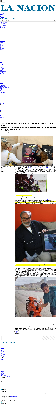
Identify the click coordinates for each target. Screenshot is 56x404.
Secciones (2, 13)
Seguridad (1, 45)
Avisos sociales (2, 85)
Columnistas (2, 55)
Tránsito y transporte (3, 25)
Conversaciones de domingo (4, 87)
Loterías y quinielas (3, 71)
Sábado (1, 88)
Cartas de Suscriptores (4, 56)
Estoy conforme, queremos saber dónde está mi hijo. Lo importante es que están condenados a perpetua (33, 199)
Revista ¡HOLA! (2, 93)
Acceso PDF (2, 82)
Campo (1, 33)
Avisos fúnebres (2, 84)
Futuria (1, 31)
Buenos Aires (2, 44)
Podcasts (1, 72)
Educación (1, 46)
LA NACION (3, 122)
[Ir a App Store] (3, 392)
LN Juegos (1, 66)
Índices (1, 38)
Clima (1, 26)
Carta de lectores (3, 86)
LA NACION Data (2, 27)
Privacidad (15, 396)
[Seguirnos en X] (1, 381)
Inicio (2, 11)
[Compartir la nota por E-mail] (3, 171)
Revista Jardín (2, 97)
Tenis (1, 62)
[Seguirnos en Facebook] (1, 378)
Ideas (1, 89)
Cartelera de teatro (3, 78)
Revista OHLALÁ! (2, 92)
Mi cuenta (2, 17)
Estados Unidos (2, 41)
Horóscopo (2, 69)
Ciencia (1, 50)
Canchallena (2, 63)
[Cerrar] (14, 18)
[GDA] (3, 399)
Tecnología (2, 68)
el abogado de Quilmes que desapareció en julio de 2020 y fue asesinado (40, 167)
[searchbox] (27, 20)
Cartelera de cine (3, 77)
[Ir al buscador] (1, 4)
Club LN (2, 15)
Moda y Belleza (2, 73)
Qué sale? (1, 76)
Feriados (1, 70)
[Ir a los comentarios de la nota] (2, 167)
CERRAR (1, 0)
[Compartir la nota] (1, 168)
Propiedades (2, 34)
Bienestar (1, 49)
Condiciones (12, 396)
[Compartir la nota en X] (2, 171)
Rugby (1, 61)
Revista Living (2, 95)
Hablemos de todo (3, 51)
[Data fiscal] (1, 402)
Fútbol (1, 60)
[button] (28, 68)
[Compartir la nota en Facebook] (1, 171)
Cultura (1, 47)
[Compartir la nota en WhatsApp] (2, 168)
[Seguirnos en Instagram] (1, 384)
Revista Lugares (2, 94)
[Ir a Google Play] (3, 390)
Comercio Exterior (3, 35)
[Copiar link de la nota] (1, 170)
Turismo (1, 67)
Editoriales (2, 54)
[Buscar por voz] (55, 20)
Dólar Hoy (1, 32)
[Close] (1, 336)
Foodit (2, 14)
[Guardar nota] (1, 167)
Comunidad (2, 48)
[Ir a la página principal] (28, 10)
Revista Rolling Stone (3, 96)
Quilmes (16, 331)
